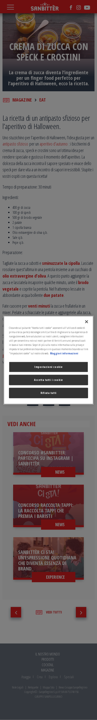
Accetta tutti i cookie (48, 380)
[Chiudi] (86, 321)
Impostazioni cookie (48, 367)
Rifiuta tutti (48, 393)
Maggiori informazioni (64, 353)
